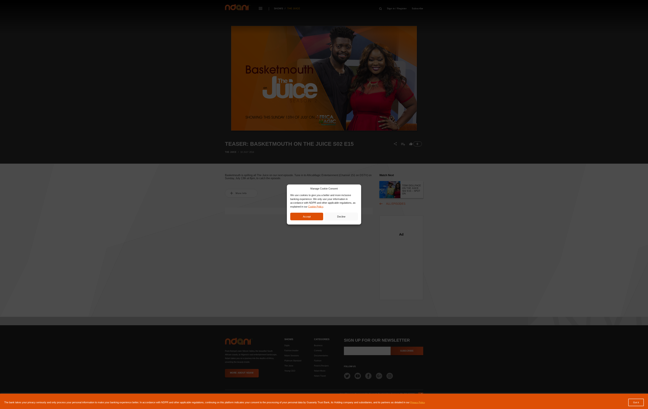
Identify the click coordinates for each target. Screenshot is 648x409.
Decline (341, 216)
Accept (307, 216)
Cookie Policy (315, 206)
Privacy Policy (417, 402)
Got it (636, 402)
